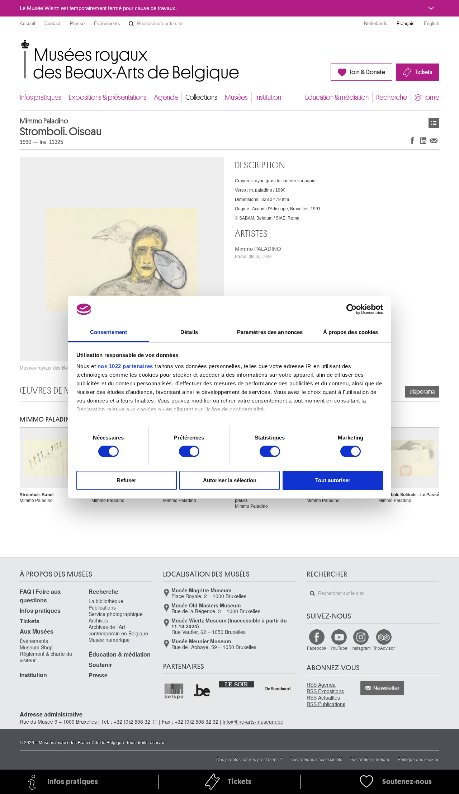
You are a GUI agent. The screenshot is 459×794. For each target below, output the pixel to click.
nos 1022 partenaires (125, 366)
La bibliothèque (106, 601)
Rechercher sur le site (131, 24)
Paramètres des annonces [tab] (270, 332)
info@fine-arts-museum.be (253, 721)
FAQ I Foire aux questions (40, 595)
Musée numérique (109, 639)
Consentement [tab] (108, 332)
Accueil (27, 23)
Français (406, 23)
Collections (201, 97)
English (431, 23)
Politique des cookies (418, 759)
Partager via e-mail (434, 140)
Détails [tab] (189, 332)
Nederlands (375, 23)
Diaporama (422, 392)
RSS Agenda (321, 684)
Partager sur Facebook (412, 140)
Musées (236, 97)
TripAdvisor (384, 648)
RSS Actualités (323, 697)
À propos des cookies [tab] (350, 332)
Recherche (391, 97)
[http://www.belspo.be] (174, 691)
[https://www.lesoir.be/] (237, 684)
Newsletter (386, 688)
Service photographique (116, 614)
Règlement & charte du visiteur (46, 656)
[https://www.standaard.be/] (278, 689)
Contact (52, 23)
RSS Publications (326, 704)
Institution (268, 97)
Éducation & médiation (337, 97)
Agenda (166, 97)
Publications (102, 607)
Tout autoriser (332, 480)
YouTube (338, 648)
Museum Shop (36, 647)
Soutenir (100, 665)
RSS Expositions (325, 691)
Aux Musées (36, 631)
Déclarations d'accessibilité (315, 759)
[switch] (189, 451)
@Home (427, 97)
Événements (107, 23)
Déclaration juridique (370, 759)
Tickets (423, 72)
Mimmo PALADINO (258, 252)
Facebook (316, 648)
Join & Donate (367, 72)
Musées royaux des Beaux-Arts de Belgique (20, 46)
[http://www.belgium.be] (202, 691)
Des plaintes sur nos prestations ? (249, 759)
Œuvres (434, 123)
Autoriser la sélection (229, 480)
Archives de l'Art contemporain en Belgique (118, 630)
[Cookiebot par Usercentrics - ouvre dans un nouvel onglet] (351, 309)
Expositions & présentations (107, 97)
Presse (77, 23)
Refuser (126, 480)
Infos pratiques (40, 97)
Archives (98, 620)
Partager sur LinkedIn (423, 140)
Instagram (361, 648)
